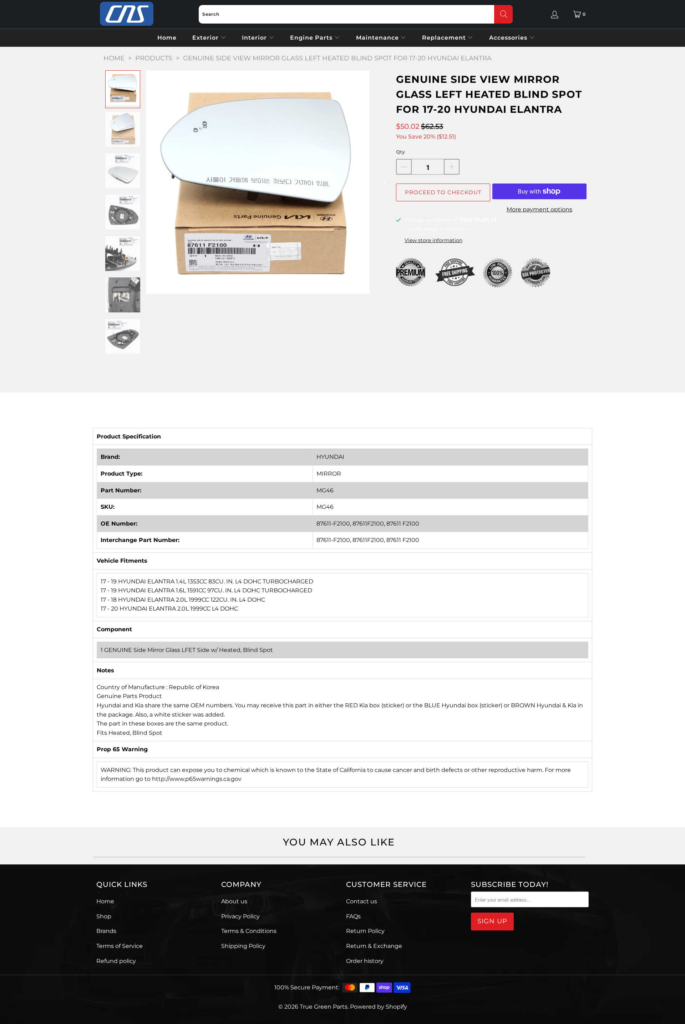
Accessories (509, 37)
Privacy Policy (240, 916)
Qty (400, 152)
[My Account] (554, 14)
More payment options (539, 209)
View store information (433, 240)
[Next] (383, 182)
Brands (106, 931)
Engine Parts (312, 37)
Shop (103, 916)
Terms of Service (119, 946)
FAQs (353, 916)
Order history (365, 961)
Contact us (361, 901)
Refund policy (116, 961)
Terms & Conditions (248, 931)
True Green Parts (323, 1006)
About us (234, 901)
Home (167, 37)
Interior (255, 37)
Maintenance (378, 37)
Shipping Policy (243, 946)
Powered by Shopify (378, 1006)
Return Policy (365, 931)
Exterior (206, 37)
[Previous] (151, 182)
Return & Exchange (374, 946)
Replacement (445, 37)
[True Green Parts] (126, 14)
